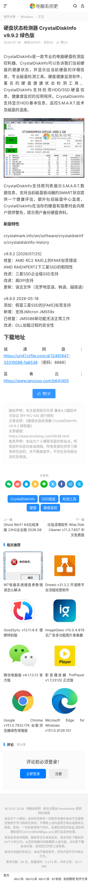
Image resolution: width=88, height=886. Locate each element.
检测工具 (69, 499)
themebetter (66, 808)
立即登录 (33, 774)
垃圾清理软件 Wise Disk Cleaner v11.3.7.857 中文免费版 (65, 529)
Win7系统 (19, 881)
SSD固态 (48, 499)
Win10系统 (31, 881)
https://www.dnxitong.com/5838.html (39, 436)
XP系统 (56, 879)
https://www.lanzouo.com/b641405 (36, 380)
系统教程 (69, 879)
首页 (6, 875)
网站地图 (44, 813)
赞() (61, 42)
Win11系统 (44, 881)
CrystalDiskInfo (23, 499)
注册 (58, 774)
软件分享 (9, 17)
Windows (27, 17)
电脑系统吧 (44, 6)
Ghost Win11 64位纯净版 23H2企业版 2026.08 (23, 527)
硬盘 (33, 508)
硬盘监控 (50, 508)
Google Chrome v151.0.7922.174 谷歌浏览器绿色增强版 (23, 725)
